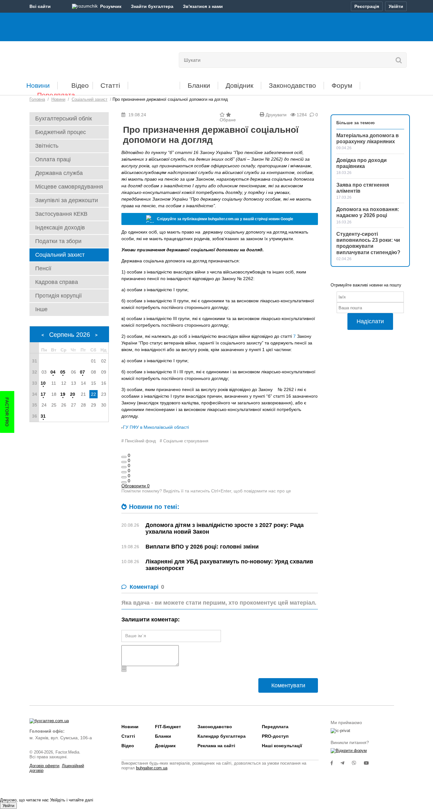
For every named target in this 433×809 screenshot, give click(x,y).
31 (43, 416)
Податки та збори (58, 241)
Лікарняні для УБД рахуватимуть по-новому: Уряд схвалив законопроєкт (229, 564)
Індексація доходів (60, 227)
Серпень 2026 (69, 334)
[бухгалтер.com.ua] (73, 58)
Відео (80, 85)
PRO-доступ (275, 736)
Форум (342, 85)
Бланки (199, 85)
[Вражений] (123, 467)
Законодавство (292, 85)
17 (43, 394)
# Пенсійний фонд (138, 441)
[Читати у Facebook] (335, 763)
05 (62, 372)
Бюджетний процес (60, 132)
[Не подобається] (123, 482)
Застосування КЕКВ (61, 214)
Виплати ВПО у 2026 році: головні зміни (202, 546)
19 (62, 394)
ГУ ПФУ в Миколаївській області (156, 427)
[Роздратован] (123, 477)
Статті (110, 85)
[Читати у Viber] (358, 763)
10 (43, 383)
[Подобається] (123, 457)
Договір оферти (44, 765)
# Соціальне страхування (184, 441)
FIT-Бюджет (154, 83)
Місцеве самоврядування (69, 186)
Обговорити (135, 485)
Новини (38, 85)
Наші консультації (282, 745)
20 (72, 394)
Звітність (46, 146)
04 (52, 372)
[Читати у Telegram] (346, 763)
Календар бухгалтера (221, 736)
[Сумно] (123, 472)
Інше (41, 309)
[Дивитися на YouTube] (369, 763)
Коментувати (288, 685)
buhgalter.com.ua (151, 768)
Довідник (239, 85)
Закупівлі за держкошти (66, 200)
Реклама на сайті (216, 745)
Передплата (56, 95)
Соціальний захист (60, 255)
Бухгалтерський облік (63, 118)
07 (82, 372)
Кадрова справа (56, 282)
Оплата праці (53, 159)
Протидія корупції (58, 295)
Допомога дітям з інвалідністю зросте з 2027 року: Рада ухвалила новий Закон (224, 528)
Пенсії (43, 268)
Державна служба (59, 173)
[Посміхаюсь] (123, 462)
